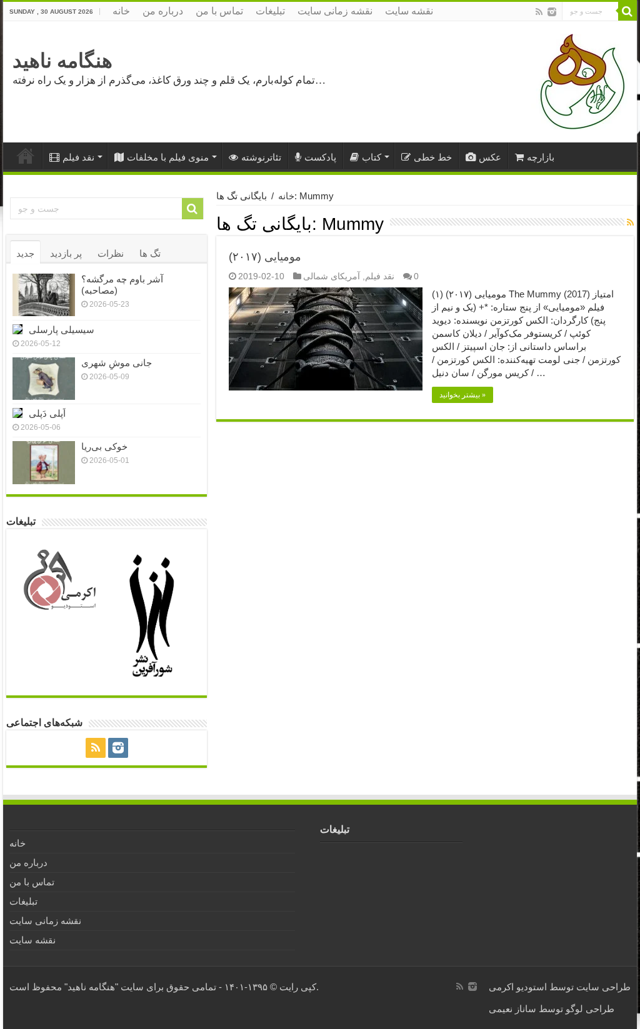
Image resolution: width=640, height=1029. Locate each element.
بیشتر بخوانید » (462, 394)
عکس (490, 157)
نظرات (111, 253)
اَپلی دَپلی (47, 413)
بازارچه (540, 157)
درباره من (162, 11)
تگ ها (150, 253)
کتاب (371, 157)
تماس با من (219, 11)
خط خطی (433, 157)
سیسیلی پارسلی (61, 329)
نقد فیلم (78, 157)
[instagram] (552, 11)
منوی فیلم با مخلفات (168, 157)
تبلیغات (270, 11)
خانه (121, 11)
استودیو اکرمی (518, 987)
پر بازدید (66, 253)
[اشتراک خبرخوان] (630, 222)
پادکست (320, 157)
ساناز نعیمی (512, 1008)
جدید (25, 253)
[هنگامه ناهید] (579, 81)
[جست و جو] (627, 11)
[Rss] (539, 11)
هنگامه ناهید (62, 60)
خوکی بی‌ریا (104, 446)
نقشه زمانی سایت (335, 11)
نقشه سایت (409, 11)
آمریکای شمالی (331, 276)
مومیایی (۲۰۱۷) (265, 257)
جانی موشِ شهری (116, 362)
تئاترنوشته (261, 157)
